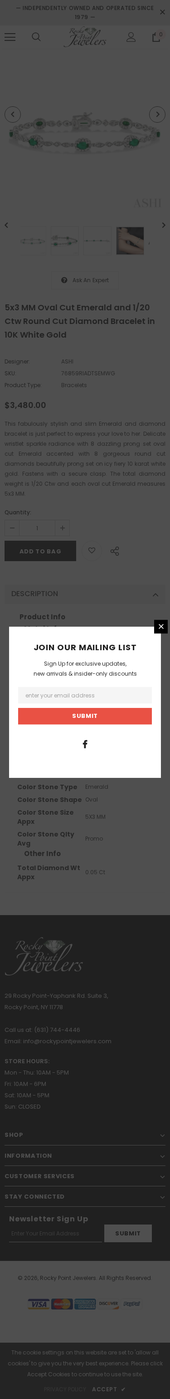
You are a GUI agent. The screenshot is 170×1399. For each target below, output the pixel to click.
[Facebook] (85, 744)
